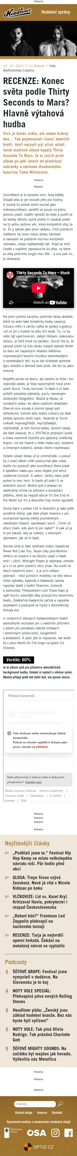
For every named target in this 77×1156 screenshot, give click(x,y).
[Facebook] (68, 1133)
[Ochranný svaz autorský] (36, 1133)
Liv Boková (37, 66)
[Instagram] (55, 1133)
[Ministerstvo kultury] (13, 1133)
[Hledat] (59, 1104)
